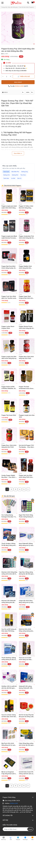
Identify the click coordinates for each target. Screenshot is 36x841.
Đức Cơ (19, 178)
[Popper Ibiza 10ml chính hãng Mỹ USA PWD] (27, 346)
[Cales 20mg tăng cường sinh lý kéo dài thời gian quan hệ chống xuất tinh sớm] (27, 734)
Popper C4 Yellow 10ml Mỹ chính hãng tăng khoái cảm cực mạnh (26, 207)
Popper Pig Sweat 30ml (8, 415)
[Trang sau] (28, 489)
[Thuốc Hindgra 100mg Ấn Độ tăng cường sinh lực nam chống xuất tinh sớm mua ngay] (9, 534)
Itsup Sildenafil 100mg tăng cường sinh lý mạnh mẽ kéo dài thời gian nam (26, 545)
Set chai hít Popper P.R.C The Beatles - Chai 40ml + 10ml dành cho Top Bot (26, 447)
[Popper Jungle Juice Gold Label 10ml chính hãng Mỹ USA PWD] (9, 195)
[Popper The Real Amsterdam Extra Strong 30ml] (27, 376)
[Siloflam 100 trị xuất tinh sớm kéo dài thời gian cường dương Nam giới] (9, 677)
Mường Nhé (15, 175)
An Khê (13, 178)
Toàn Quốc (6, 171)
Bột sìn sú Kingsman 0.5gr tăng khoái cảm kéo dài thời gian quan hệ (9, 773)
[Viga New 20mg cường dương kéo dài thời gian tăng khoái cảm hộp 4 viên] (27, 563)
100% (27, 92)
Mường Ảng (24, 171)
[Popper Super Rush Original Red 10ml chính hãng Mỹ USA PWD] (27, 286)
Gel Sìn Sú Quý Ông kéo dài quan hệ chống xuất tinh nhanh (26, 716)
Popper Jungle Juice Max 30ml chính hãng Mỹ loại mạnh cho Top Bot (9, 358)
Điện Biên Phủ (15, 171)
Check (30, 829)
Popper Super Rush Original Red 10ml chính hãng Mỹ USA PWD (26, 298)
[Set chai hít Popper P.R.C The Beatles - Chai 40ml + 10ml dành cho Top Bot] (27, 435)
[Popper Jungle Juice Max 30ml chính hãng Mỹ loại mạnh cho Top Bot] (9, 346)
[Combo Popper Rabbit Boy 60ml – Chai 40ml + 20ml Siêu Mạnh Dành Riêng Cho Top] (9, 465)
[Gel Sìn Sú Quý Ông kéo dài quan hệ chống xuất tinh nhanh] (27, 706)
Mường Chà (6, 175)
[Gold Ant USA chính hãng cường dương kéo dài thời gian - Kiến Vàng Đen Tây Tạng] (27, 620)
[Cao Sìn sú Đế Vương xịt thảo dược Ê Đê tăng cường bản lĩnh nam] (9, 620)
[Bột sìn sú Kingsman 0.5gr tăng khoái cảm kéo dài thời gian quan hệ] (9, 763)
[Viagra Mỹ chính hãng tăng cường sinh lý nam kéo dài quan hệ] (27, 591)
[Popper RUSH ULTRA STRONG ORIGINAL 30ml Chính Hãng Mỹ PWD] (9, 376)
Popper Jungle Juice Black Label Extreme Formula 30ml (9, 238)
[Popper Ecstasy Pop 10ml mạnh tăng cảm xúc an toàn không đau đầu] (18, 28)
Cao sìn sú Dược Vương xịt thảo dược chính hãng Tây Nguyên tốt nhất (9, 716)
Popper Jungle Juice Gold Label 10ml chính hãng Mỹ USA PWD (9, 207)
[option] (18, 28)
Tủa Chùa (23, 175)
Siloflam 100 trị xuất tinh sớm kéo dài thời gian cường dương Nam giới (9, 688)
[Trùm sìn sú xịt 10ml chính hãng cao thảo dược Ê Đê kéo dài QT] (27, 648)
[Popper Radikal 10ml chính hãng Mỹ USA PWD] (27, 255)
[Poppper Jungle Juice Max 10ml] (27, 406)
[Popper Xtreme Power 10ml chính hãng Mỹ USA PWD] (27, 316)
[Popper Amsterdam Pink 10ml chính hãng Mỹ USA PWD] (27, 225)
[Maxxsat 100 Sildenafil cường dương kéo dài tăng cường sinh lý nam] (9, 591)
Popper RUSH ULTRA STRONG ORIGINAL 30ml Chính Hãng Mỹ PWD (9, 388)
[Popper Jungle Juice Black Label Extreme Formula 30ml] (9, 225)
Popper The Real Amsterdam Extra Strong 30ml (26, 388)
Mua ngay (18, 82)
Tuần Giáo (6, 178)
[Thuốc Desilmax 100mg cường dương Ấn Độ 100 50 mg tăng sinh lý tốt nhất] (9, 648)
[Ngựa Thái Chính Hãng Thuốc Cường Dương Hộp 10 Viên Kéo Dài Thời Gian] (27, 506)
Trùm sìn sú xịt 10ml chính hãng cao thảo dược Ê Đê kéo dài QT (25, 659)
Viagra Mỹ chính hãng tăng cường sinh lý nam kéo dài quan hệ (26, 602)
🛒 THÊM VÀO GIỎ (24, 76)
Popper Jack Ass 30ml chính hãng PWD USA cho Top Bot (26, 477)
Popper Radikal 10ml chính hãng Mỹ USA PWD (25, 268)
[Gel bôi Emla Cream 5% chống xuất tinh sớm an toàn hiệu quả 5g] (27, 763)
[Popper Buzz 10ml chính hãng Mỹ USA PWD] (9, 435)
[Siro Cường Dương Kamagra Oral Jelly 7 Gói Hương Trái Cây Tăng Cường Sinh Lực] (9, 506)
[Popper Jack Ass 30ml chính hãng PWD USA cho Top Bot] (27, 465)
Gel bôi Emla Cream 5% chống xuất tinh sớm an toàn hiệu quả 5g (26, 773)
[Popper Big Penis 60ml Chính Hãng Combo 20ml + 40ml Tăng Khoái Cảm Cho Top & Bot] (9, 255)
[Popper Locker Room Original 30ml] (9, 316)
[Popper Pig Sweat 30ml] (9, 406)
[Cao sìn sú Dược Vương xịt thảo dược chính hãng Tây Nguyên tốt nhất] (9, 706)
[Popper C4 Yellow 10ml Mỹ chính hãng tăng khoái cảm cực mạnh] (27, 195)
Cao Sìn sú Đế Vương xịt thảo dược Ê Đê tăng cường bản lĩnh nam (8, 631)
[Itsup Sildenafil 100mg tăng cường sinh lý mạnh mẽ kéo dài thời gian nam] (27, 534)
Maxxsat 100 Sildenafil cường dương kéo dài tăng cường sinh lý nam (8, 602)
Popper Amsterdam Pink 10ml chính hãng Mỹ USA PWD (26, 238)
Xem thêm (17, 153)
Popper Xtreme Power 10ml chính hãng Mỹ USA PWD (26, 328)
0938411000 (19, 86)
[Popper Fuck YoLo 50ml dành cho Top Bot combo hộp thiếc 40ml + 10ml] (9, 286)
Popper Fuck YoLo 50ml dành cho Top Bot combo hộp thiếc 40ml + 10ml (9, 298)
